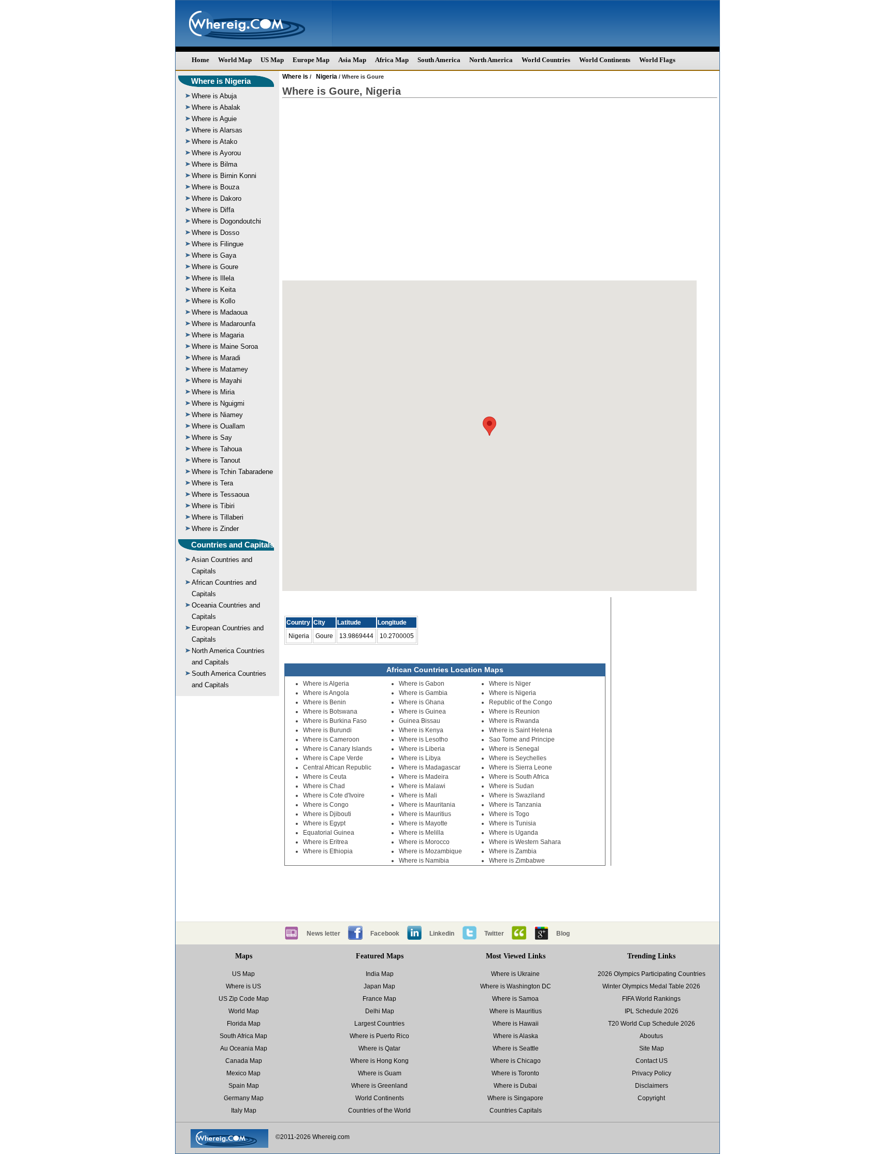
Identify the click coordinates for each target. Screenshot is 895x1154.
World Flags (657, 60)
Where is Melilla (421, 832)
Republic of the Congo (520, 702)
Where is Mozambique (430, 851)
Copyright (651, 1098)
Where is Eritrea (325, 842)
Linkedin (441, 933)
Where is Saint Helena (520, 730)
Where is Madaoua (220, 312)
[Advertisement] (499, 189)
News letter (323, 933)
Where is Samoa (515, 998)
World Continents (604, 60)
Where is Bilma (214, 164)
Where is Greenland (379, 1085)
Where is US (243, 986)
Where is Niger (510, 683)
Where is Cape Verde (333, 758)
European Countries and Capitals (228, 633)
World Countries (546, 60)
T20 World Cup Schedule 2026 (651, 1023)
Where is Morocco (424, 842)
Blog (563, 933)
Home (200, 60)
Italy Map (243, 1110)
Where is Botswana (330, 711)
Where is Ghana (421, 702)
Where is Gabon (421, 683)
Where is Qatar (379, 1048)
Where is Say (212, 437)
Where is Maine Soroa (225, 346)
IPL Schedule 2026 (652, 1011)
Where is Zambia (513, 851)
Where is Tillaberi (217, 517)
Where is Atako (214, 141)
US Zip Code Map (244, 998)
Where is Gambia (423, 693)
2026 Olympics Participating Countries (651, 974)
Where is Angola (326, 693)
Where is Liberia (422, 748)
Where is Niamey (217, 415)
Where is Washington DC (515, 986)
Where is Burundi (327, 730)
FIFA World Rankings (651, 998)
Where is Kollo (213, 301)
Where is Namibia (424, 860)
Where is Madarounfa (223, 324)
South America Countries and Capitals (229, 679)
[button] (489, 426)
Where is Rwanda (514, 720)
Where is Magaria (218, 335)
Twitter (494, 933)
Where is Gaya (214, 255)
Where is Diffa (213, 210)
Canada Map (243, 1060)
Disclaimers (651, 1085)
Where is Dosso (215, 232)
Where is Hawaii (516, 1023)
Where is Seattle (516, 1048)
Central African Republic (337, 767)
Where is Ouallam (218, 426)
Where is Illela (213, 278)
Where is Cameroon (331, 739)
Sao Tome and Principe (522, 739)
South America (438, 60)
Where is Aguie (214, 119)
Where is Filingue (217, 244)
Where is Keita (214, 289)
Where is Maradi (216, 358)
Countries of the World (379, 1110)
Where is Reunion (514, 711)
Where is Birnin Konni (224, 176)
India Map (380, 974)
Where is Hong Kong (379, 1060)
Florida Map (244, 1023)
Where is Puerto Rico (379, 1036)
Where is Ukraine (515, 974)
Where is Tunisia (512, 823)
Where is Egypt (324, 823)
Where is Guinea (422, 711)
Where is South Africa (519, 776)
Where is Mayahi (217, 380)
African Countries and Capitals (224, 588)
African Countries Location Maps (444, 669)
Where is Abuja (214, 96)
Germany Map (244, 1098)
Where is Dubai (515, 1085)
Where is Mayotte (423, 823)
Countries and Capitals (232, 544)
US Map (272, 60)
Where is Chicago (515, 1060)
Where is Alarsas (217, 130)
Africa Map (392, 60)
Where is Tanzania (515, 804)
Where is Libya (420, 758)
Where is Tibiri (213, 506)
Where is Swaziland (517, 795)
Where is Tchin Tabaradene (232, 472)
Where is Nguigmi (218, 403)
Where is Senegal (514, 748)
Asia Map (352, 60)
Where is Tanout (216, 460)
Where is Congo (326, 804)
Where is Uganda (513, 832)
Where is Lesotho (423, 739)
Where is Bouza (215, 187)
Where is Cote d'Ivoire (334, 795)
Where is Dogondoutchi (226, 221)
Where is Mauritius (425, 814)
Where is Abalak (216, 107)
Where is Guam (379, 1073)
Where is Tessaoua (220, 494)
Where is (295, 76)
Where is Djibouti (327, 814)
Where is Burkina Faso (335, 720)
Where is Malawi (422, 786)
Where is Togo (509, 814)
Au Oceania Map (243, 1048)
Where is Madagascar (429, 767)
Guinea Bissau (419, 720)
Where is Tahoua (217, 449)
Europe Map (311, 60)
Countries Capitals (515, 1110)
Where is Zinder (215, 528)
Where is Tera (212, 483)
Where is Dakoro (216, 198)
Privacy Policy (651, 1073)
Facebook (384, 933)
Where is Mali (418, 795)
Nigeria (326, 76)
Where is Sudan (511, 786)
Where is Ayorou (216, 153)
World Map (235, 60)
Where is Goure (215, 267)
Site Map (651, 1048)
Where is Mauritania (427, 804)
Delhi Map (379, 1011)
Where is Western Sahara (525, 842)
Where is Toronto (515, 1073)
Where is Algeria (326, 683)
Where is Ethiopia (328, 851)
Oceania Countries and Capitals (226, 610)
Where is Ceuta (325, 776)
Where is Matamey (220, 369)
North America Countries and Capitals (228, 656)
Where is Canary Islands (337, 748)
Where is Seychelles (517, 758)
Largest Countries (379, 1023)
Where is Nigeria (221, 81)
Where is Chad (324, 786)
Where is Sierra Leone (520, 767)
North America (491, 60)
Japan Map (379, 986)
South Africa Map (243, 1036)
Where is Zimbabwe (517, 860)
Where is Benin (324, 702)
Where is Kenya (421, 730)
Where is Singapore (515, 1098)
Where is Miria (213, 392)
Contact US (652, 1060)
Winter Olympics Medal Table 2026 (651, 986)
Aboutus (651, 1036)
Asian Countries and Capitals (222, 565)
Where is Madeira (424, 776)
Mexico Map (243, 1073)
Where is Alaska (515, 1036)
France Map (379, 998)
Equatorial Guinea (328, 832)
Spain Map (243, 1085)
